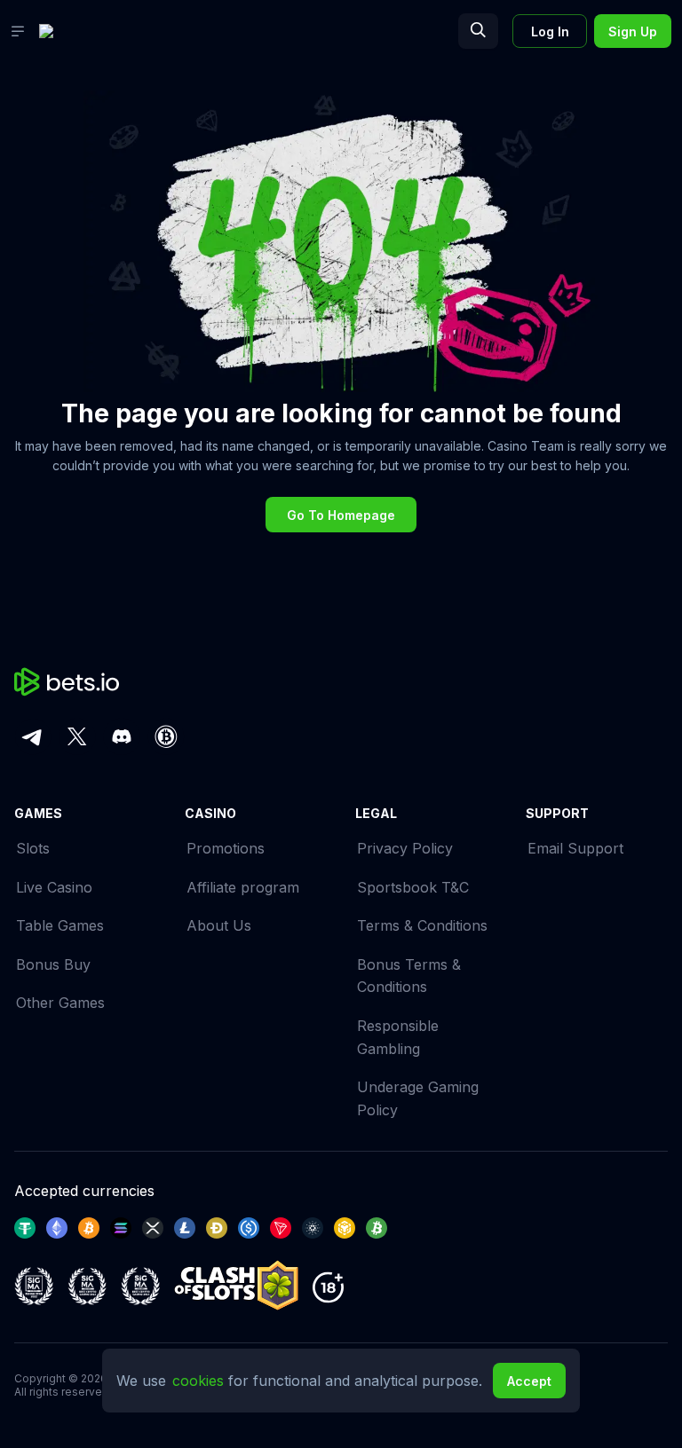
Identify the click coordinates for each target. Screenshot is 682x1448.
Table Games (60, 925)
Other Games (60, 1002)
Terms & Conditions (422, 925)
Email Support (575, 848)
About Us (218, 925)
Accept (529, 1381)
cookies (200, 1380)
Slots (33, 848)
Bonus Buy (53, 964)
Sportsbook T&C (413, 887)
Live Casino (54, 887)
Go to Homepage (341, 515)
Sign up (632, 31)
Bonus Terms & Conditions (409, 976)
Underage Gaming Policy (418, 1098)
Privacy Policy (405, 848)
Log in (550, 31)
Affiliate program (242, 887)
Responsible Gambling (398, 1037)
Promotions (225, 848)
